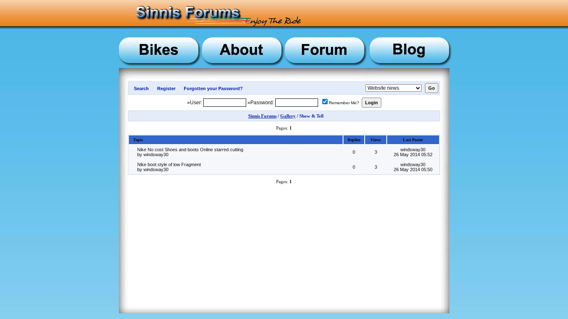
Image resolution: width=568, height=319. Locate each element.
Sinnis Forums (262, 115)
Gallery (288, 115)
